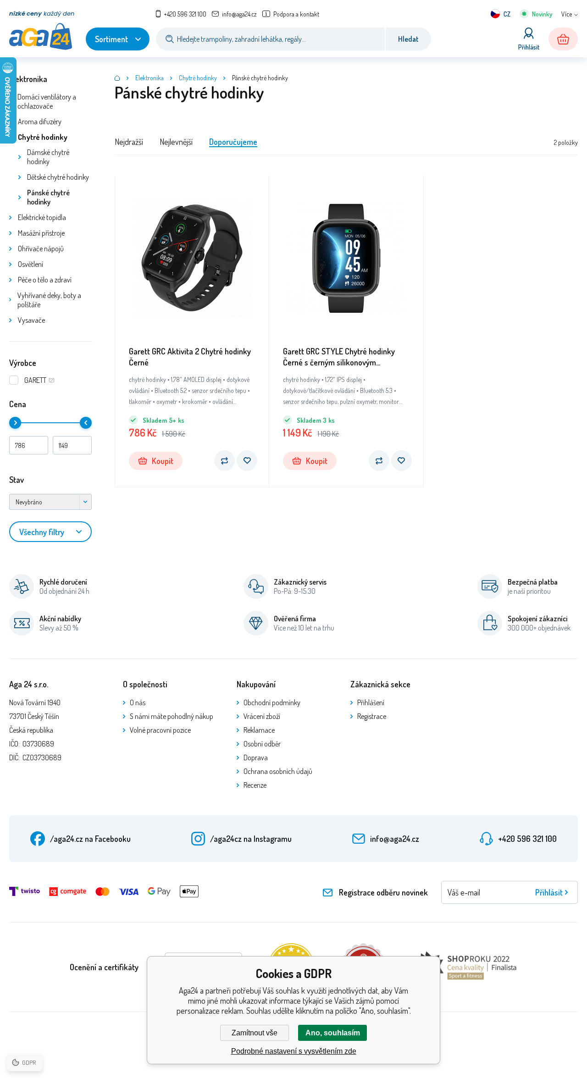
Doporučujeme (233, 142)
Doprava (256, 757)
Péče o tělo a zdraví (45, 279)
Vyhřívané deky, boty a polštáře (49, 300)
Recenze (255, 785)
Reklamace (259, 730)
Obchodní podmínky (272, 702)
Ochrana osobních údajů (278, 771)
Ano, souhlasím (332, 1033)
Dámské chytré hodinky (48, 157)
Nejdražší (129, 142)
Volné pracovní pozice (160, 730)
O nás (137, 702)
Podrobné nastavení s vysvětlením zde (293, 1051)
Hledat (408, 39)
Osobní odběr (262, 743)
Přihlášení (370, 702)
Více (566, 14)
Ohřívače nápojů (41, 248)
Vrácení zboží (262, 716)
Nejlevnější (176, 142)
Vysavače (31, 320)
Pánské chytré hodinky (48, 197)
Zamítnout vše (254, 1033)
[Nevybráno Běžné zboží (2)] (50, 502)
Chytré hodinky (42, 137)
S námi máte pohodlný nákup (171, 716)
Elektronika (28, 79)
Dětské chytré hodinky (58, 177)
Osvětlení (30, 264)
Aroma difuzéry (39, 121)
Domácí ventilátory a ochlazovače (46, 101)
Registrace (371, 716)
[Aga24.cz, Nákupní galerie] (117, 78)
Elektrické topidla (42, 217)
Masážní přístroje (41, 233)
